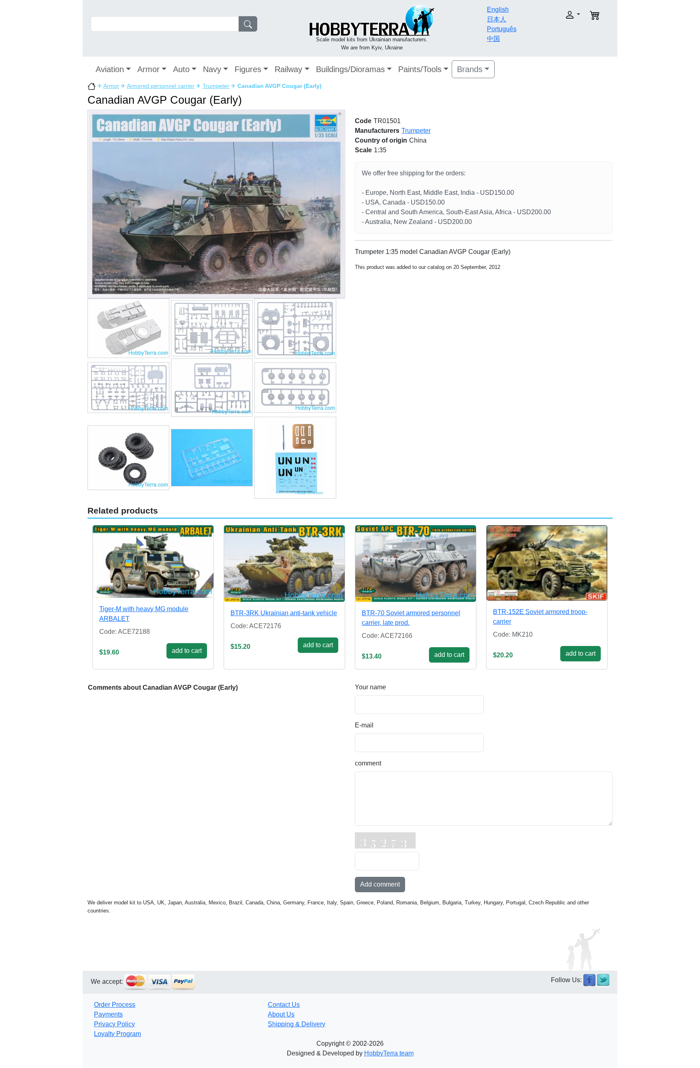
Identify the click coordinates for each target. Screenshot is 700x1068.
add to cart (187, 650)
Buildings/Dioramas (350, 69)
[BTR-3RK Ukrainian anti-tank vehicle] (284, 563)
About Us (281, 1014)
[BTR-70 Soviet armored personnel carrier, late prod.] (415, 563)
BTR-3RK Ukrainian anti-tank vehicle (283, 613)
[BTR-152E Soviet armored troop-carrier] (547, 563)
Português (501, 29)
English (498, 9)
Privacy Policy (114, 1024)
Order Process (114, 1004)
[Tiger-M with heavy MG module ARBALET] (153, 561)
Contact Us (284, 1004)
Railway (288, 69)
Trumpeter (216, 86)
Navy (212, 69)
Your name (370, 687)
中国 (493, 38)
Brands (469, 69)
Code (363, 120)
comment (368, 763)
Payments (108, 1014)
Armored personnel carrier (160, 86)
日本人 (496, 19)
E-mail (364, 725)
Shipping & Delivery (296, 1024)
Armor (148, 69)
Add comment (380, 884)
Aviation (110, 69)
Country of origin (381, 140)
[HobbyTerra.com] (371, 19)
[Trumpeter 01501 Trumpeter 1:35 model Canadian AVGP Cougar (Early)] (216, 203)
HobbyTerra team (389, 1053)
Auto (181, 69)
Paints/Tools (420, 69)
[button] (555, 15)
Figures (248, 69)
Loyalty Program (117, 1033)
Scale (363, 150)
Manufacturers (377, 130)
